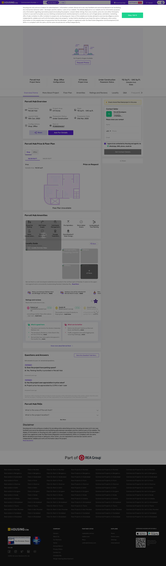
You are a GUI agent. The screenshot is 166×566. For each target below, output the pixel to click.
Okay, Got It (132, 15)
